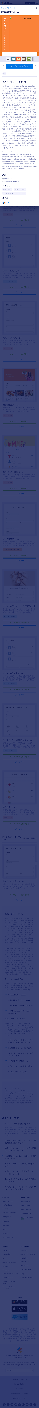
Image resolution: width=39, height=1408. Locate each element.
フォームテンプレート (8, 8)
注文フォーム (7, 189)
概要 (4, 73)
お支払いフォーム (20, 189)
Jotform (9, 203)
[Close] (36, 2)
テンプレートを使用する (19, 66)
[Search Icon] (36, 8)
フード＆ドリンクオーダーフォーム (14, 193)
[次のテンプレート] (36, 66)
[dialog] (19, 704)
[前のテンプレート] (3, 66)
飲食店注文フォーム (10, 12)
